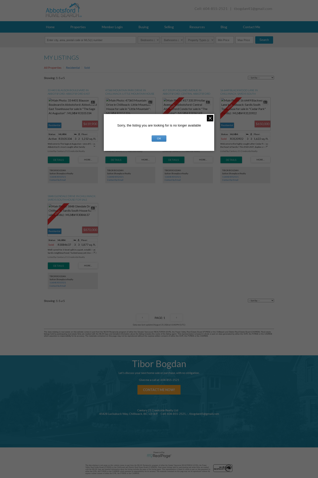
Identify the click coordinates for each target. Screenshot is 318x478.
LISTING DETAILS (58, 160)
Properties (78, 27)
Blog (223, 27)
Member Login (112, 27)
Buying (143, 27)
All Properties (52, 67)
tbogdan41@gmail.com (253, 8)
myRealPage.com (159, 456)
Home (50, 27)
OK (159, 138)
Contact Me (251, 27)
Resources (197, 27)
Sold (87, 67)
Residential (73, 67)
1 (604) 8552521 (58, 176)
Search (264, 39)
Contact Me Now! (159, 390)
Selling (169, 27)
